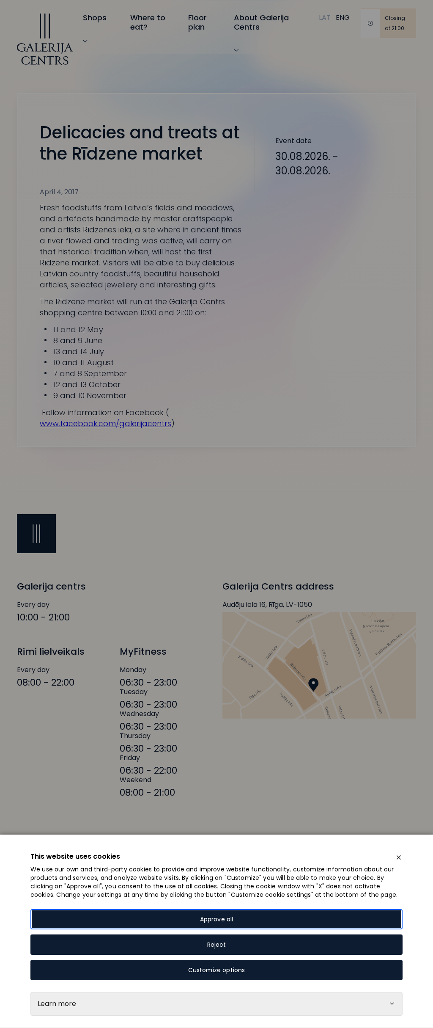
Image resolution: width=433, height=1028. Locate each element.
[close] (399, 857)
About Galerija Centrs (261, 22)
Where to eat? (147, 22)
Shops (95, 17)
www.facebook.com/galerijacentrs (105, 423)
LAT (325, 17)
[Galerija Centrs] (45, 39)
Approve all (216, 919)
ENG (343, 17)
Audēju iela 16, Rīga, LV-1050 (267, 604)
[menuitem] (324, 18)
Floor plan (197, 22)
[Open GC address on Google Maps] (319, 665)
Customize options (216, 970)
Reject (216, 944)
